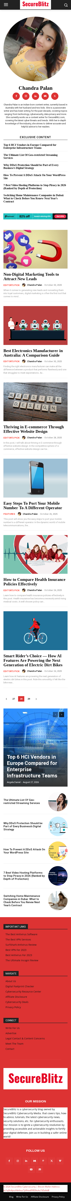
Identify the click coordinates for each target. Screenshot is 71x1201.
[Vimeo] (60, 1161)
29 (29, 699)
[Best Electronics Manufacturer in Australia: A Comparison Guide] (35, 325)
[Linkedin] (35, 96)
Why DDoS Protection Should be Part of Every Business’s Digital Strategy (31, 167)
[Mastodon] (39, 1169)
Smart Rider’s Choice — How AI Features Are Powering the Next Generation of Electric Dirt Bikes (32, 660)
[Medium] (45, 96)
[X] (54, 96)
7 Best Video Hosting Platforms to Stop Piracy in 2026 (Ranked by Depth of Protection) (34, 187)
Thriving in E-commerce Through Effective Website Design (33, 429)
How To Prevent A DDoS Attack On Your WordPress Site (24, 851)
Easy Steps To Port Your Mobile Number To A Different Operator (32, 505)
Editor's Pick (11, 285)
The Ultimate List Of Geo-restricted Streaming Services (30, 156)
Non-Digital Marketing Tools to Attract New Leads (31, 276)
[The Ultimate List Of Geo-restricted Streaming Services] (58, 801)
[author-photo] (24, 285)
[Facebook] (16, 96)
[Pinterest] (43, 1161)
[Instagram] (25, 96)
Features (9, 514)
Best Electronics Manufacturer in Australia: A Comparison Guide (33, 352)
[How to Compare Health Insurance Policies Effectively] (35, 554)
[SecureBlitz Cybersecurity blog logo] (35, 1078)
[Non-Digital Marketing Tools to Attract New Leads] (35, 249)
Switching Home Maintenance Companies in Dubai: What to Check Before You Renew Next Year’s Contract (33, 198)
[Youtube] (31, 1169)
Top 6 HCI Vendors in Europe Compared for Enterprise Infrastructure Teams (29, 146)
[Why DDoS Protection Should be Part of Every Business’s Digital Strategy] (58, 826)
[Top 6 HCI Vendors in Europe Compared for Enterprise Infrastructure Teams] (35, 747)
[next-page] (36, 699)
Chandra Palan (34, 285)
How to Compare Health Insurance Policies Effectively (34, 581)
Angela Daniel (14, 782)
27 (13, 699)
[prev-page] (6, 699)
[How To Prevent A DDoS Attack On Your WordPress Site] (58, 851)
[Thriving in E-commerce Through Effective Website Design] (35, 401)
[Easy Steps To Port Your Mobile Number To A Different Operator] (35, 478)
